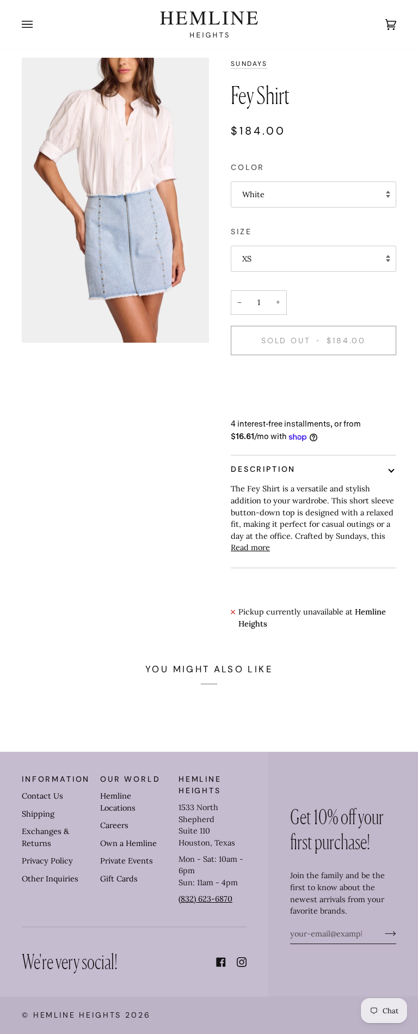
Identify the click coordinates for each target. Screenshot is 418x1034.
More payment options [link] (273, 406)
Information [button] (56, 779)
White (253, 194)
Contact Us (42, 796)
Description (263, 469)
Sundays (249, 63)
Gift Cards (119, 879)
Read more (250, 547)
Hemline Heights (77, 1015)
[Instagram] (242, 962)
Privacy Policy (47, 861)
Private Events (126, 861)
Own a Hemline (128, 843)
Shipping (38, 814)
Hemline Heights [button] (200, 784)
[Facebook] (221, 962)
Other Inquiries (50, 879)
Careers (114, 825)
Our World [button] (130, 779)
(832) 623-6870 (205, 899)
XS (246, 259)
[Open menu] (38, 24)
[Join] (381, 933)
